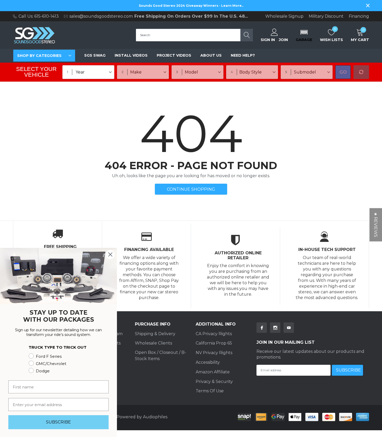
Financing (359, 16)
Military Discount (326, 16)
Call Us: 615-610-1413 (38, 16)
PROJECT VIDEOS (174, 55)
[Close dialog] (110, 254)
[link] (261, 327)
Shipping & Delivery (155, 333)
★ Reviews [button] (375, 224)
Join (283, 40)
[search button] (246, 35)
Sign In (268, 40)
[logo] (34, 35)
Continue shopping (191, 189)
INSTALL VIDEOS (131, 55)
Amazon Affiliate (213, 371)
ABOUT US (211, 55)
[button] (304, 35)
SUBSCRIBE (58, 422)
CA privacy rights (214, 333)
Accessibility (208, 362)
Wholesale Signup (284, 16)
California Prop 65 (214, 343)
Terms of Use (210, 390)
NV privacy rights (214, 352)
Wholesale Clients (153, 343)
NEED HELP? (243, 55)
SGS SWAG (95, 55)
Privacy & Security (214, 381)
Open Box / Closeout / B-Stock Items (160, 355)
